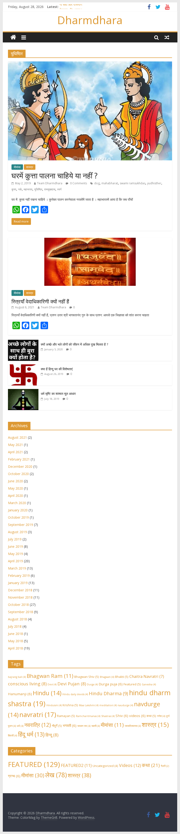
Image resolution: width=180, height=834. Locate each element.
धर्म (20, 726)
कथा (151, 716)
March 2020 (17, 503)
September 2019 (20, 524)
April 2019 (15, 561)
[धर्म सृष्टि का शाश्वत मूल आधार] (23, 391)
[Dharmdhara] (13, 37)
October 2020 (18, 474)
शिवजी (12, 735)
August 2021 (17, 437)
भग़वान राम (83, 726)
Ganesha (149, 684)
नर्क (20, 189)
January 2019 (18, 583)
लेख (56, 774)
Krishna (70, 705)
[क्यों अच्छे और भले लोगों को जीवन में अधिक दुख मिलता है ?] (23, 342)
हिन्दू (51, 735)
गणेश (161, 716)
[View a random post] (167, 37)
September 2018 (20, 612)
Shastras (108, 716)
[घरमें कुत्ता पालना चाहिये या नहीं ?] (90, 64)
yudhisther (154, 183)
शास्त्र (29, 167)
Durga (92, 684)
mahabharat (109, 183)
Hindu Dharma (108, 693)
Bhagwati (107, 677)
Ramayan (66, 716)
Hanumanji (20, 693)
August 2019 (17, 532)
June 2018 (15, 633)
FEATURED (34, 764)
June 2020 (15, 481)
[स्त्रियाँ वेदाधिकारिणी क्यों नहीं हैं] (90, 240)
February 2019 (19, 575)
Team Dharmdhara (49, 183)
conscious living (27, 684)
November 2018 (20, 597)
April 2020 (15, 495)
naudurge (125, 705)
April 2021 (15, 452)
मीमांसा (17, 167)
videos (137, 715)
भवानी (95, 726)
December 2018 (20, 590)
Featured (132, 684)
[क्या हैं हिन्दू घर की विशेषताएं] (23, 367)
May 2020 (15, 488)
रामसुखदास (49, 189)
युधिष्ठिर (38, 189)
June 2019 (15, 546)
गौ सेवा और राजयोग (71, 6)
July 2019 (15, 539)
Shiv (122, 715)
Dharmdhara (90, 20)
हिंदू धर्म (31, 734)
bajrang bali (17, 677)
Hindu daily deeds (75, 694)
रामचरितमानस (133, 726)
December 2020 (20, 466)
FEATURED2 (76, 765)
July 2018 (15, 626)
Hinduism (54, 705)
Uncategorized (105, 766)
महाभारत (28, 189)
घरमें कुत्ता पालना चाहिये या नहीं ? (54, 175)
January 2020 (18, 510)
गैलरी (165, 766)
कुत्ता (13, 189)
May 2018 (15, 641)
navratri (37, 714)
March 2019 (17, 568)
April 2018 (15, 648)
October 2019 (18, 517)
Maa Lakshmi (88, 705)
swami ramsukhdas (132, 183)
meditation (108, 705)
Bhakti (121, 677)
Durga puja (111, 684)
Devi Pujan (71, 684)
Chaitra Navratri (146, 676)
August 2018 (17, 619)
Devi (52, 684)
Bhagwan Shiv (86, 677)
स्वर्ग (59, 189)
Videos (130, 765)
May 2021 (15, 444)
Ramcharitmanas (88, 716)
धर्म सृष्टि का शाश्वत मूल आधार (58, 393)
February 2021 (19, 459)
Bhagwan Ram (50, 675)
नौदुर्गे (57, 726)
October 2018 (18, 604)
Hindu (47, 693)
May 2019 (15, 553)
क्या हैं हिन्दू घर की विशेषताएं (57, 369)
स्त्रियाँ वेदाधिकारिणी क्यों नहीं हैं (40, 301)
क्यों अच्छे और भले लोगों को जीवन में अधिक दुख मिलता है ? (74, 344)
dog (97, 183)
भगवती (69, 725)
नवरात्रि (37, 724)
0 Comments (78, 183)
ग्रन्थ (14, 776)
